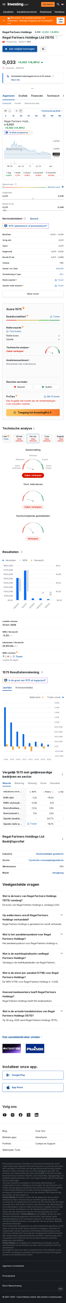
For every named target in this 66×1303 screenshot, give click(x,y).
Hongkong (58, 872)
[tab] (19, 438)
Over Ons (40, 1131)
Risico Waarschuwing (11, 1286)
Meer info (15, 80)
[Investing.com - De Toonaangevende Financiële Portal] (18, 4)
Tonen (33, 823)
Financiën (37, 95)
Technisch (53, 95)
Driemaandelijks (24, 687)
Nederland (45, 12)
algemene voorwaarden (13, 1266)
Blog (4, 1131)
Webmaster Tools (11, 1150)
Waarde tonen (54, 187)
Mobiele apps (9, 1137)
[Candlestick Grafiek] (5, 111)
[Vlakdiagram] (10, 111)
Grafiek (22, 95)
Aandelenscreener (27, 12)
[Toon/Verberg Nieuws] (20, 111)
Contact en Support (45, 1143)
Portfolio (6, 1143)
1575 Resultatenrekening (20, 672)
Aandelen (8, 12)
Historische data (32, 103)
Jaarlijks (7, 687)
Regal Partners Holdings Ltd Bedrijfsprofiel (23, 839)
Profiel (18, 103)
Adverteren (41, 1137)
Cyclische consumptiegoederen (46, 860)
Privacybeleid (8, 1276)
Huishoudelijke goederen (50, 854)
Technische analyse (17, 428)
